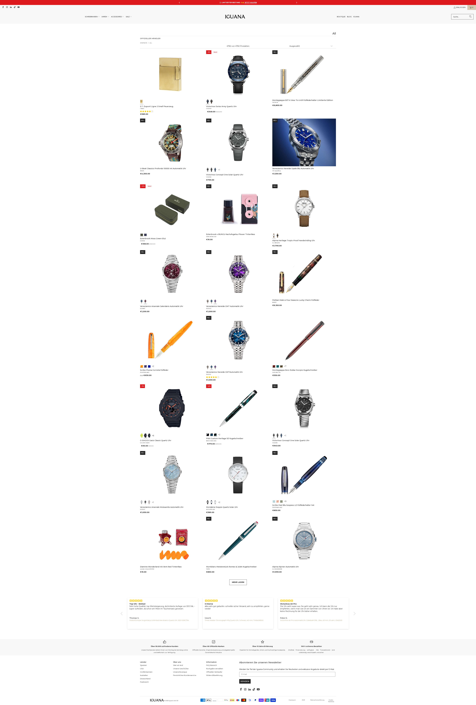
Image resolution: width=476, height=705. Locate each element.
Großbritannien (146, 672)
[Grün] (141, 435)
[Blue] (273, 501)
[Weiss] (273, 235)
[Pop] (149, 366)
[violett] (215, 301)
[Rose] (149, 502)
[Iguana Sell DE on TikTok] (15, 7)
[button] (92, 17)
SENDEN (244, 681)
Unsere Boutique (180, 672)
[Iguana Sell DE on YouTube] (18, 7)
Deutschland (145, 679)
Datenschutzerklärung (317, 700)
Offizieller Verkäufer (214, 672)
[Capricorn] (281, 366)
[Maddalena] (277, 501)
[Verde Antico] (281, 501)
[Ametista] (145, 366)
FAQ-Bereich (211, 665)
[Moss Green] (141, 234)
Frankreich (144, 682)
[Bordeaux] (145, 301)
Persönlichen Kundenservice (184, 675)
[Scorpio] (273, 366)
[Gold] (141, 101)
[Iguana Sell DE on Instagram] (7, 7)
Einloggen (460, 7)
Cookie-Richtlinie (331, 700)
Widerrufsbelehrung (214, 675)
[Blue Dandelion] (145, 234)
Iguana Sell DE (173, 700)
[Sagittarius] (277, 366)
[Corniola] (141, 366)
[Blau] (207, 101)
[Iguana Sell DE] (235, 16)
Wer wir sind (178, 665)
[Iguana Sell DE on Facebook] (3, 7)
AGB (303, 700)
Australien (144, 675)
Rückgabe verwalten (214, 669)
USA (142, 669)
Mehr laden (238, 582)
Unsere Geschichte (181, 669)
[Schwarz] (211, 101)
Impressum (292, 700)
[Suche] (470, 16)
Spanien (143, 665)
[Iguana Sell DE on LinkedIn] (11, 7)
